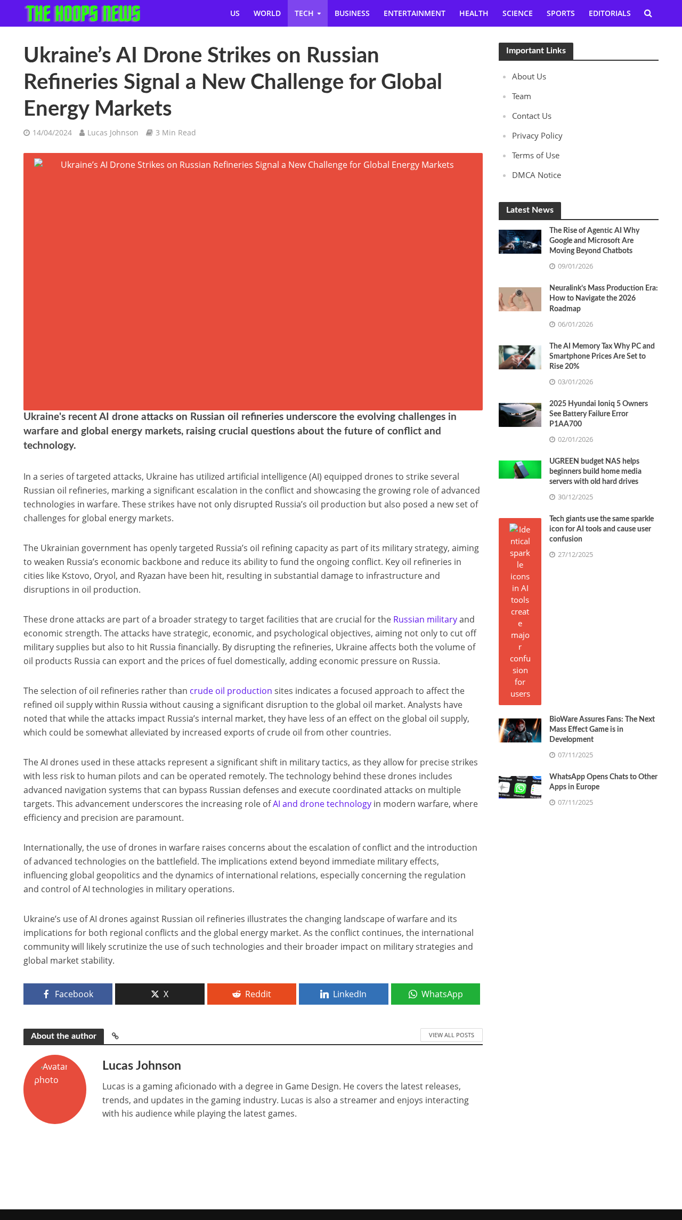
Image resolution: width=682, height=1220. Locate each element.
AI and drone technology (322, 804)
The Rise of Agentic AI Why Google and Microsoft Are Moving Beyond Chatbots (594, 241)
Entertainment (414, 13)
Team (521, 96)
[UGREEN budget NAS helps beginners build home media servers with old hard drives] (520, 468)
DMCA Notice (536, 174)
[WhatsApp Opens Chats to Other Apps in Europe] (520, 786)
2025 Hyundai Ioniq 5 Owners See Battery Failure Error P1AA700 (598, 414)
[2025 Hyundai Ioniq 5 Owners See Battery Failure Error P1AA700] (520, 413)
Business (352, 13)
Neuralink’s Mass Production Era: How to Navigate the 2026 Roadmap (603, 298)
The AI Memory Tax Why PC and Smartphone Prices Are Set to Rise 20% (602, 356)
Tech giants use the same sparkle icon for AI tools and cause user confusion (601, 529)
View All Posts (451, 1035)
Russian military (425, 619)
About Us (529, 76)
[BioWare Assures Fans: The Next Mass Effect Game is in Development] (520, 729)
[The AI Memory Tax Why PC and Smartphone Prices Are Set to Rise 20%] (520, 356)
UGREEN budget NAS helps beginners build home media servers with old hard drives (595, 472)
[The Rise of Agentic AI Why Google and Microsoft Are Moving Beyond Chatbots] (520, 241)
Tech (304, 13)
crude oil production (231, 691)
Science (517, 13)
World (267, 13)
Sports (561, 13)
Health (474, 13)
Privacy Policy (537, 135)
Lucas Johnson (113, 132)
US (235, 13)
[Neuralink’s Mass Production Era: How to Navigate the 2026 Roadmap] (520, 298)
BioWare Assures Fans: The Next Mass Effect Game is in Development (602, 730)
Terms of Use (535, 155)
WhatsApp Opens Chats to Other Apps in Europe (603, 782)
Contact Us (531, 115)
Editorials (610, 13)
